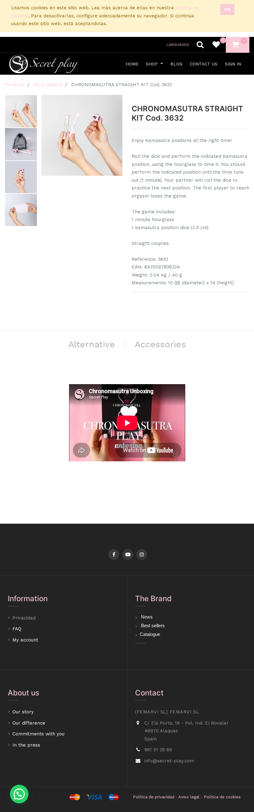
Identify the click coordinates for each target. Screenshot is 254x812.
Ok (227, 9)
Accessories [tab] (160, 344)
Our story (23, 712)
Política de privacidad (153, 797)
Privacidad (24, 618)
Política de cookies (222, 797)
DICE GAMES (48, 84)
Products (15, 84)
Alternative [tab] (91, 344)
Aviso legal (188, 797)
